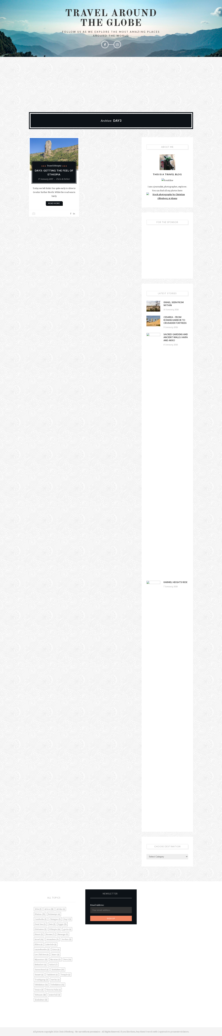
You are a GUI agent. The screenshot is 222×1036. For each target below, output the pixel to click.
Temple (65, 974)
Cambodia (40, 919)
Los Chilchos (42, 954)
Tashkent (52, 974)
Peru (67, 959)
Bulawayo (54, 914)
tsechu (55, 979)
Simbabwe (58, 969)
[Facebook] (105, 44)
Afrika (61, 909)
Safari (53, 964)
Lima (55, 949)
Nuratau (55, 959)
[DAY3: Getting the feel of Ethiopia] (54, 154)
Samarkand (41, 969)
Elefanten (40, 929)
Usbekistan (41, 984)
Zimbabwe (41, 999)
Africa (49, 909)
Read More (54, 203)
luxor (55, 954)
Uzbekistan (57, 984)
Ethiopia (54, 929)
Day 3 (67, 919)
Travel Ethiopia (54, 165)
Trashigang (41, 979)
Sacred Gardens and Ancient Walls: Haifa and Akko (175, 337)
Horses (50, 934)
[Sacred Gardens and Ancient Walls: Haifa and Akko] (153, 455)
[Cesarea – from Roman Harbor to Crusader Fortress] (153, 321)
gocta (67, 929)
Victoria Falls (53, 989)
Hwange (63, 934)
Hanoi (39, 934)
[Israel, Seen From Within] (153, 306)
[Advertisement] (111, 81)
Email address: (97, 905)
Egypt (62, 924)
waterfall (54, 994)
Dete (52, 924)
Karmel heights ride (175, 582)
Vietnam (40, 994)
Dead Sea (40, 924)
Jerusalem (52, 939)
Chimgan (55, 919)
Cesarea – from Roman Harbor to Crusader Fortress (175, 320)
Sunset (39, 974)
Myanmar (41, 959)
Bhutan (40, 914)
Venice (39, 989)
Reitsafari (40, 964)
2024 (38, 909)
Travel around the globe (111, 18)
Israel (39, 939)
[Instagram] (117, 44)
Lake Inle (51, 944)
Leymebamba (42, 949)
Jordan (66, 939)
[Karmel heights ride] (153, 703)
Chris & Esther (63, 178)
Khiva (39, 944)
